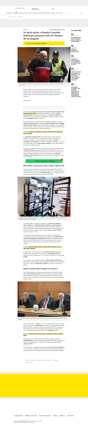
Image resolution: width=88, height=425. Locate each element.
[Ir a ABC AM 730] (71, 12)
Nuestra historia (18, 415)
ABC (10, 9)
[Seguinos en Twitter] (69, 9)
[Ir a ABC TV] (68, 12)
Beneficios (62, 415)
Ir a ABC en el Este (18, 9)
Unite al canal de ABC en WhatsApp (45, 161)
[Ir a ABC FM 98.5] (77, 12)
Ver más (76, 38)
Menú (81, 9)
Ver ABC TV (38, 9)
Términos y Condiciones (31, 415)
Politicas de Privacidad (45, 415)
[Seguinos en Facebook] (67, 9)
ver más (52, 9)
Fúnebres (55, 415)
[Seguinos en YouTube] (71, 9)
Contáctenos (70, 415)
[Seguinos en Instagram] (73, 9)
